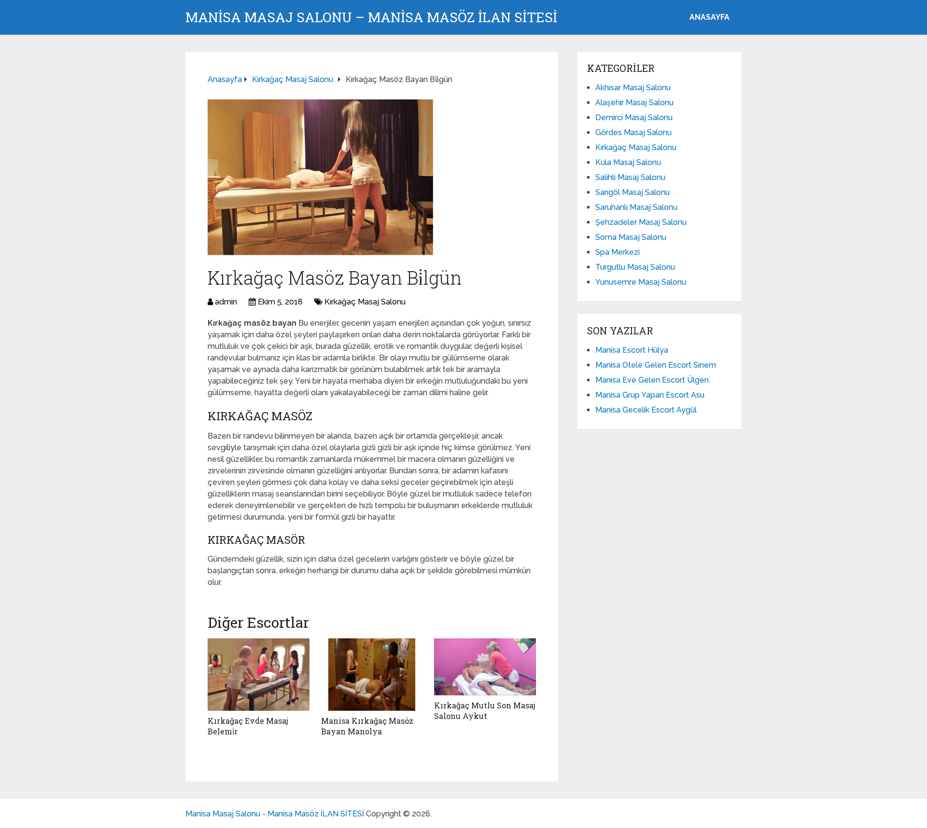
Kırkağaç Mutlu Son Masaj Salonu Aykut (484, 710)
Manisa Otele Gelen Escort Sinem (655, 365)
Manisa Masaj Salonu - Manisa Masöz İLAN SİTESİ (274, 813)
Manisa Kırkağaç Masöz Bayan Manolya (367, 726)
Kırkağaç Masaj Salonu (365, 301)
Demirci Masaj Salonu (634, 117)
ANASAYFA (709, 17)
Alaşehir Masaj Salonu (634, 102)
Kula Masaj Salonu (628, 162)
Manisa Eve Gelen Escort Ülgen (652, 380)
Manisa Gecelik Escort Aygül (646, 409)
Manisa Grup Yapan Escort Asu (649, 395)
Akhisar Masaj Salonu (633, 87)
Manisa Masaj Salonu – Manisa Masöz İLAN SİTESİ (371, 17)
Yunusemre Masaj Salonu (640, 282)
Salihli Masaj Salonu (630, 177)
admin (226, 301)
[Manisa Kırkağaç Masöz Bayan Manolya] (372, 674)
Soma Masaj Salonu (630, 237)
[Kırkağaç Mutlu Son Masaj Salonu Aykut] (485, 666)
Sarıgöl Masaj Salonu (632, 192)
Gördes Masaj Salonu (633, 132)
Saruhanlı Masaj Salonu (636, 207)
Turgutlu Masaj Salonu (635, 267)
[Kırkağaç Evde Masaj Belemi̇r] (258, 674)
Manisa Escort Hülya (631, 350)
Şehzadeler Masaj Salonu (641, 222)
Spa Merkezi (617, 252)
